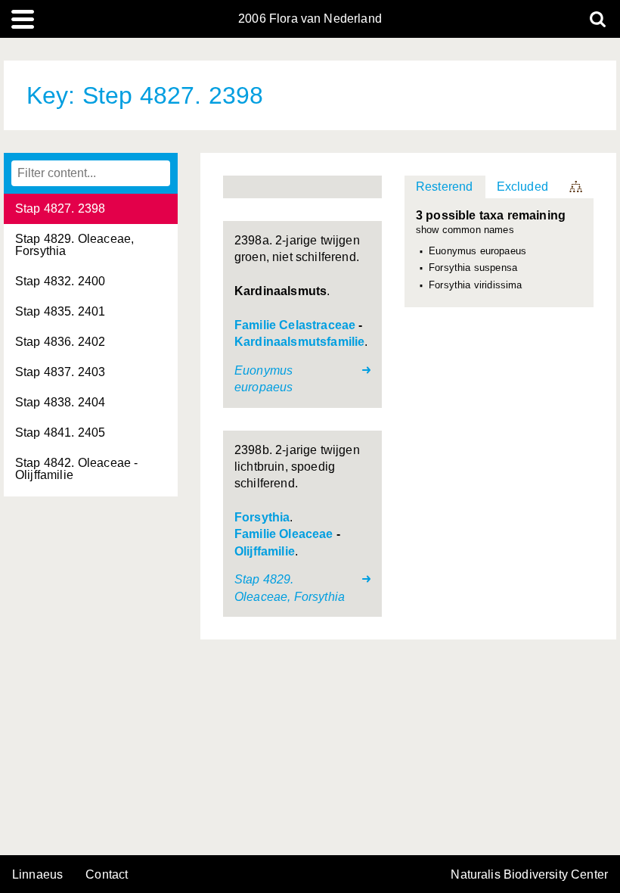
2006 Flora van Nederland (310, 19)
